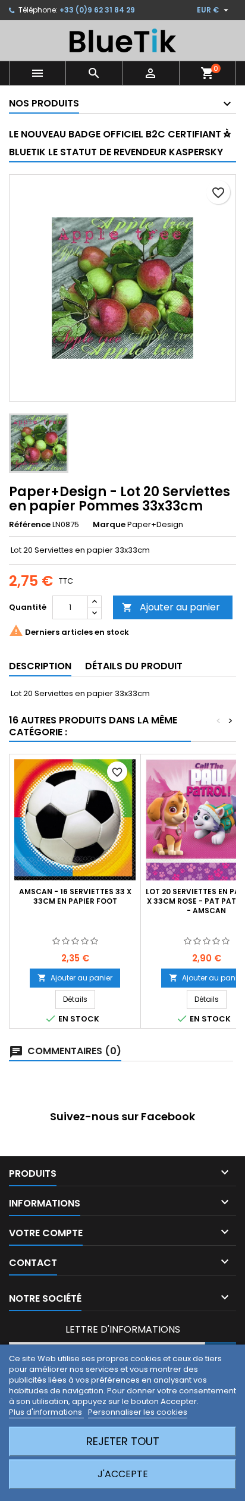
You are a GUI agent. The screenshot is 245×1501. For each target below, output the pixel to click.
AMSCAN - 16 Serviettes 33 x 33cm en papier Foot (75, 896)
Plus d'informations (46, 1412)
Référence (30, 524)
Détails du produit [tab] (134, 666)
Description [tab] (40, 666)
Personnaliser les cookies (137, 1412)
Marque (109, 524)
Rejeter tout (122, 1441)
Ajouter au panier (171, 607)
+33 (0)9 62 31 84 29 (97, 10)
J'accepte (123, 1474)
